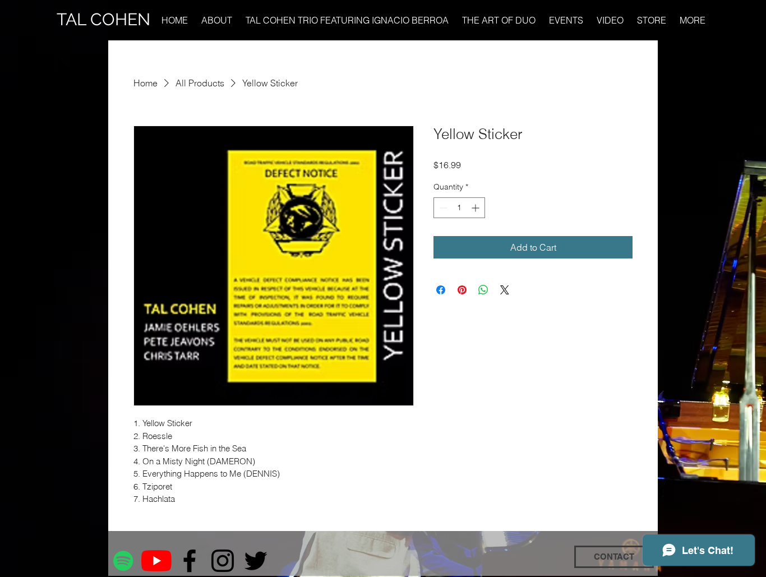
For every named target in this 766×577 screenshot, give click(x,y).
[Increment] (476, 208)
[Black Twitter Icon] (256, 561)
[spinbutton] (459, 208)
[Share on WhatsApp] (483, 290)
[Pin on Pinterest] (462, 290)
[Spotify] (123, 561)
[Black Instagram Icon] (222, 561)
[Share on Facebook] (440, 290)
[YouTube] (156, 561)
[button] (693, 20)
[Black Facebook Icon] (189, 561)
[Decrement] (442, 208)
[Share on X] (504, 290)
